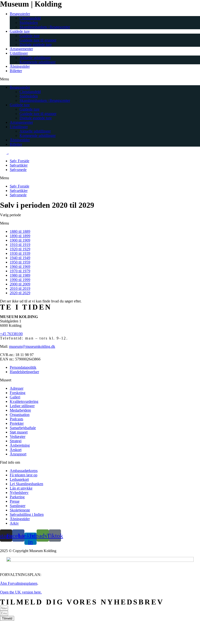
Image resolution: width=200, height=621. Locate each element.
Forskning (17, 393)
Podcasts (16, 419)
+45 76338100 (11, 334)
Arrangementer (21, 49)
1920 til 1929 (20, 249)
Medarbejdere (20, 410)
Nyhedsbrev (19, 492)
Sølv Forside (19, 161)
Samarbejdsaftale (23, 428)
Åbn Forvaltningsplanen (18, 583)
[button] (100, 79)
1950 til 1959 (20, 262)
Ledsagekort (19, 479)
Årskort (15, 450)
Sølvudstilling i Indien (27, 514)
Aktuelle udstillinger (35, 58)
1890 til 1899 (20, 236)
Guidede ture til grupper (38, 40)
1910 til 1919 (20, 245)
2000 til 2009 (20, 284)
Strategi (15, 441)
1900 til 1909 (20, 240)
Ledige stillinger (22, 406)
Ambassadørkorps (24, 471)
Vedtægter (17, 436)
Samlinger (17, 506)
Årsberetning (20, 445)
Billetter (16, 71)
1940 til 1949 (20, 258)
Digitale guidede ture (36, 44)
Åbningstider (20, 66)
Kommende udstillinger (38, 62)
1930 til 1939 (20, 253)
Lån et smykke (21, 488)
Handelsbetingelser (24, 372)
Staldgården (29, 22)
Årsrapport (18, 454)
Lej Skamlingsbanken (26, 484)
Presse (15, 501)
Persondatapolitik (23, 367)
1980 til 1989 (20, 275)
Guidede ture (20, 31)
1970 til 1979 (20, 271)
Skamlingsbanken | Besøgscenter (45, 27)
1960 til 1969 (20, 266)
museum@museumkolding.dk (32, 346)
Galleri (15, 397)
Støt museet (19, 432)
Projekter (17, 423)
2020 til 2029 (20, 293)
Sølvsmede (18, 170)
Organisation (20, 415)
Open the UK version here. (21, 592)
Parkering (17, 497)
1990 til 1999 (20, 280)
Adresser (16, 388)
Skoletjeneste (20, 510)
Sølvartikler (19, 165)
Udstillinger (19, 53)
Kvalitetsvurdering (24, 401)
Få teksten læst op (23, 475)
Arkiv (14, 523)
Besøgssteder (20, 14)
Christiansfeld (30, 18)
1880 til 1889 (20, 231)
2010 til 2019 (20, 288)
